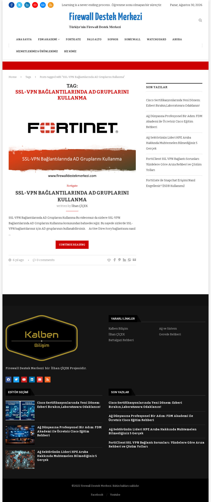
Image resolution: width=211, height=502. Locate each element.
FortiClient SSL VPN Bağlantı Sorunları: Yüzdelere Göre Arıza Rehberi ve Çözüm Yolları (174, 164)
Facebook (97, 494)
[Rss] (51, 5)
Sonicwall (132, 39)
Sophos (113, 39)
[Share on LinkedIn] (124, 260)
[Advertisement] (174, 227)
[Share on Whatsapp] (129, 260)
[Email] (43, 5)
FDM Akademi (47, 39)
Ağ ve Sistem (168, 328)
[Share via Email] (134, 260)
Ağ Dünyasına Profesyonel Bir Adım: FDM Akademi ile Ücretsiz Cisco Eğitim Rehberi (174, 121)
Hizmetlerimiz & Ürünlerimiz (37, 51)
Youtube (115, 494)
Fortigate (73, 39)
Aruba (177, 39)
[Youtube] (35, 5)
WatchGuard (156, 39)
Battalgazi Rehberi (121, 340)
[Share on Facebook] (114, 260)
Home (13, 76)
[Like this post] (109, 260)
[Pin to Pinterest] (119, 260)
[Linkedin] (27, 5)
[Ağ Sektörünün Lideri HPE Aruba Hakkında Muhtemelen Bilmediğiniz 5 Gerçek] (20, 459)
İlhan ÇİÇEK (80, 206)
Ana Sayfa (24, 39)
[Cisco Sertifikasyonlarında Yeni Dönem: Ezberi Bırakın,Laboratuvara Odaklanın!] (20, 410)
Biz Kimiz (70, 51)
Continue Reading (72, 244)
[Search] (200, 20)
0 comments (46, 260)
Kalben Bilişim (118, 328)
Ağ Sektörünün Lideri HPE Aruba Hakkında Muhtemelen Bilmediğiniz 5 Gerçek (171, 143)
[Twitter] (19, 5)
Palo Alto (94, 39)
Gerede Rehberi (170, 334)
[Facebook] (11, 5)
